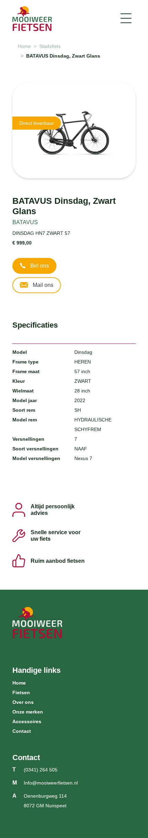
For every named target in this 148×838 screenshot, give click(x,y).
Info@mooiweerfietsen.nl (51, 783)
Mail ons (42, 285)
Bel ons (39, 266)
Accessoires (26, 721)
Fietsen (21, 692)
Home (24, 46)
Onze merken (27, 712)
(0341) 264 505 (40, 769)
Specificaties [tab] (35, 325)
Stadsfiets (50, 46)
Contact (21, 731)
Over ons (23, 702)
